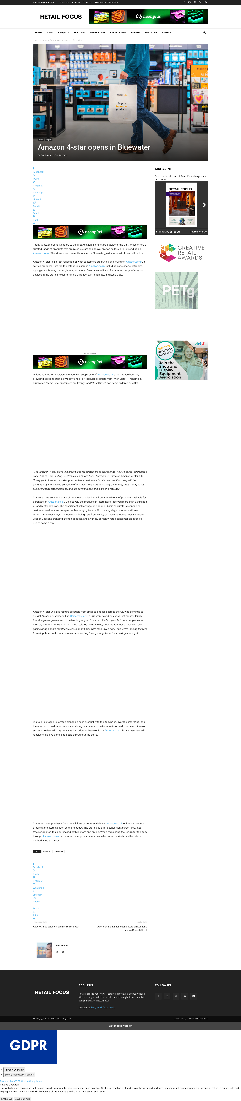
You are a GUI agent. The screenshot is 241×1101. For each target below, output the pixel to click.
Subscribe (64, 2)
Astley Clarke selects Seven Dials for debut (56, 926)
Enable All (6, 1098)
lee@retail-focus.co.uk (103, 1007)
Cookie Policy (179, 1018)
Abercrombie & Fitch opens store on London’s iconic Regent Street (122, 928)
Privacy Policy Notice (198, 1018)
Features (79, 32)
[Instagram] (189, 2)
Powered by (21, 1081)
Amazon (46, 851)
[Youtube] (205, 2)
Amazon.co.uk (41, 253)
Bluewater (58, 851)
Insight (136, 32)
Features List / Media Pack (106, 2)
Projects (63, 32)
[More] (90, 223)
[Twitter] (200, 2)
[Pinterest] (194, 2)
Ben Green (46, 155)
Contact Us (87, 2)
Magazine (151, 32)
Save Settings (22, 1098)
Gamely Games (78, 616)
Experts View (118, 32)
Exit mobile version (120, 1025)
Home (38, 32)
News (50, 32)
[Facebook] (183, 2)
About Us (76, 2)
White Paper (98, 32)
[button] (204, 32)
